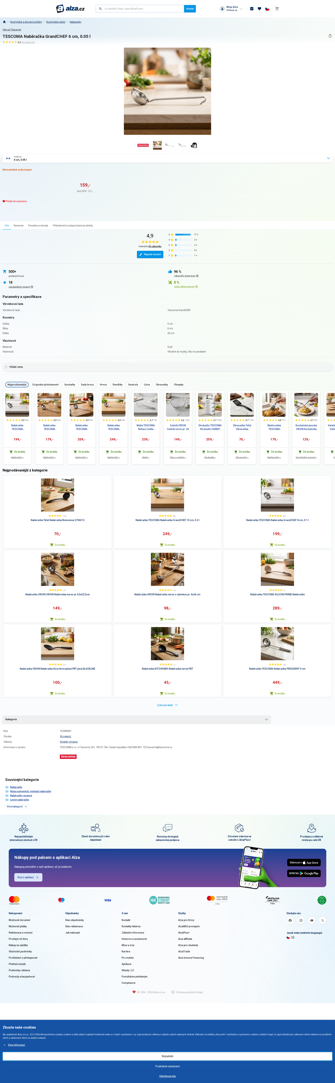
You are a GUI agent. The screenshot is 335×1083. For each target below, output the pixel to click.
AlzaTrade (184, 951)
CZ (293, 937)
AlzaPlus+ (184, 932)
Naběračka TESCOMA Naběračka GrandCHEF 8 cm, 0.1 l (17, 427)
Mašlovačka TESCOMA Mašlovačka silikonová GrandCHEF (274, 427)
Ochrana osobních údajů (189, 992)
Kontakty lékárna (131, 926)
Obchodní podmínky (20, 951)
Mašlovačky (274, 457)
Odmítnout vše (167, 1076)
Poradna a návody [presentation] (38, 225)
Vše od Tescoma (12, 29)
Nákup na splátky (18, 945)
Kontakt (126, 920)
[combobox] (140, 8)
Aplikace (126, 964)
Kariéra (126, 951)
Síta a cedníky (178, 457)
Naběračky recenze (21, 795)
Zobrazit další (165, 705)
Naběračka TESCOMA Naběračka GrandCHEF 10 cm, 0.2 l (113, 427)
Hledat (190, 8)
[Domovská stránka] (4, 22)
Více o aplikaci (25, 877)
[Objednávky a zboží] (252, 9)
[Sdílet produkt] (330, 35)
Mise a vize (128, 945)
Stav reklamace (74, 926)
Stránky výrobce (69, 741)
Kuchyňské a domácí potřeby (26, 22)
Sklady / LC (128, 970)
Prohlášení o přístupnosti (23, 957)
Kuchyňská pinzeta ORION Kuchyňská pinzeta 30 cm (306, 427)
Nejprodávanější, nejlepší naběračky (30, 791)
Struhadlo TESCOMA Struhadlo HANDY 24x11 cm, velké (210, 427)
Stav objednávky (74, 920)
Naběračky (75, 22)
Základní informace (133, 932)
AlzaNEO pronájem (189, 926)
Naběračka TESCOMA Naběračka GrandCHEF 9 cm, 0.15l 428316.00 (81, 427)
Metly (145, 457)
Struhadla (210, 457)
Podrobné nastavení (167, 1066)
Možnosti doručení (19, 920)
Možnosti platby (18, 926)
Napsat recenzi (152, 254)
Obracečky (242, 457)
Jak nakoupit (72, 932)
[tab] (7, 225)
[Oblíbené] (259, 9)
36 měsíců (65, 736)
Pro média (128, 957)
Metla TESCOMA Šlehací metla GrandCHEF (146, 427)
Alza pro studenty (188, 945)
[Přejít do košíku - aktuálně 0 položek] (277, 9)
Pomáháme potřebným (135, 976)
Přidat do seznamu (16, 201)
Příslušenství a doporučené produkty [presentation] (73, 225)
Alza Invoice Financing (191, 957)
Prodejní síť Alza (18, 939)
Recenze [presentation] (19, 225)
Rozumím (167, 1056)
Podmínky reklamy (19, 970)
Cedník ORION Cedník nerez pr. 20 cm (178, 427)
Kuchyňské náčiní (55, 22)
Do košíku (60, 545)
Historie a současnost (134, 939)
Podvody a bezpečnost (22, 976)
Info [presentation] (7, 225)
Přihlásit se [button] (231, 10)
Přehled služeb (17, 964)
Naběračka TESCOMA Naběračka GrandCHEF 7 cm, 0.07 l (49, 427)
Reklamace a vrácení (20, 932)
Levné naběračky (19, 799)
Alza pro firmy (186, 920)
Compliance (128, 982)
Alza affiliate (185, 939)
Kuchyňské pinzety (306, 457)
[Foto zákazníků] (194, 145)
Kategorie (11, 719)
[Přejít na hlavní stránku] (70, 8)
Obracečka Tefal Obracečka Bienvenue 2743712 (242, 427)
